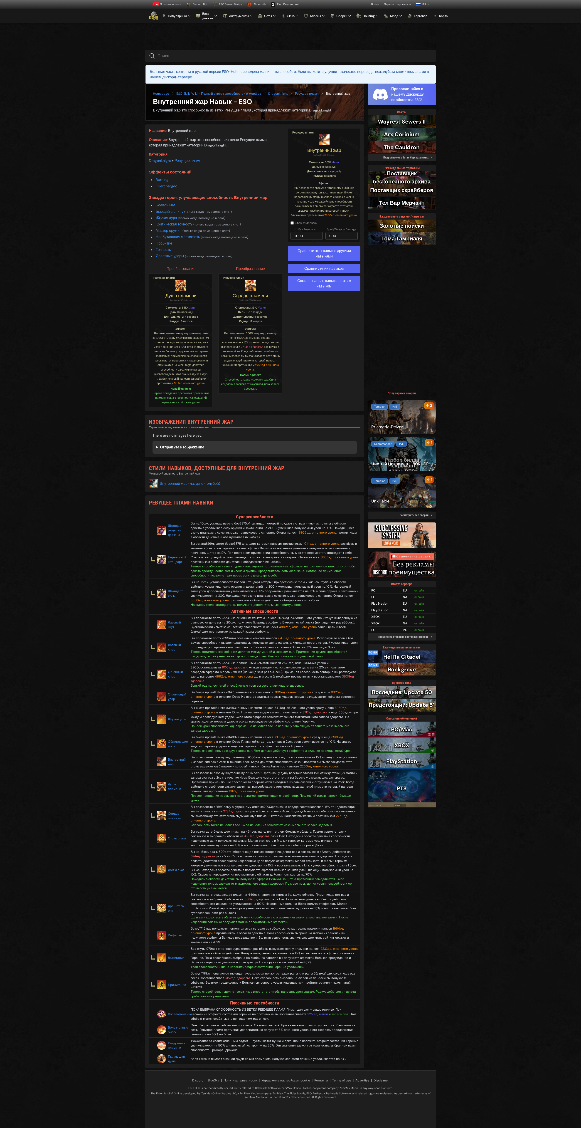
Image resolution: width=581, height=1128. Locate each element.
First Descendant (288, 4)
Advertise (362, 1080)
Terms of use (341, 1080)
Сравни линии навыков (324, 268)
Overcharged (166, 186)
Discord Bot (200, 4)
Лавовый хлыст (174, 647)
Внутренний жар (324, 150)
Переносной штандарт (177, 559)
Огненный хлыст (175, 674)
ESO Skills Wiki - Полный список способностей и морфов (218, 94)
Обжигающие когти (177, 744)
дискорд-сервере (177, 77)
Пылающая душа (176, 1058)
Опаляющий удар (177, 696)
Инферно (175, 935)
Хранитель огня (176, 908)
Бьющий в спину (170, 211)
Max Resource (306, 229)
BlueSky (213, 1080)
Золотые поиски (167, 4)
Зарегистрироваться (397, 4)
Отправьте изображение (182, 447)
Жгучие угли (177, 719)
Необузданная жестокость (178, 237)
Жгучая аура (167, 217)
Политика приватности (240, 1080)
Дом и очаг (176, 870)
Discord (198, 1080)
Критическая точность (174, 224)
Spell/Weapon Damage (341, 229)
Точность (163, 249)
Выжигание (176, 958)
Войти (375, 4)
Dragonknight (278, 94)
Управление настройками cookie (285, 1080)
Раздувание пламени (176, 1045)
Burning (162, 179)
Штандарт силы (175, 593)
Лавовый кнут (174, 624)
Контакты (321, 1080)
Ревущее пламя (307, 94)
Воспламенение (177, 1014)
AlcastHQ (260, 4)
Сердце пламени (250, 296)
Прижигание (177, 985)
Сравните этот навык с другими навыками (324, 253)
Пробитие (164, 243)
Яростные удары (170, 256)
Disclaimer (381, 1080)
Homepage (161, 94)
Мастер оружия (169, 230)
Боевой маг (165, 205)
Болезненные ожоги (177, 1029)
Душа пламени (181, 296)
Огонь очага (177, 838)
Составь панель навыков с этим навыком (324, 283)
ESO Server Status (230, 4)
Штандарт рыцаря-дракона (175, 530)
